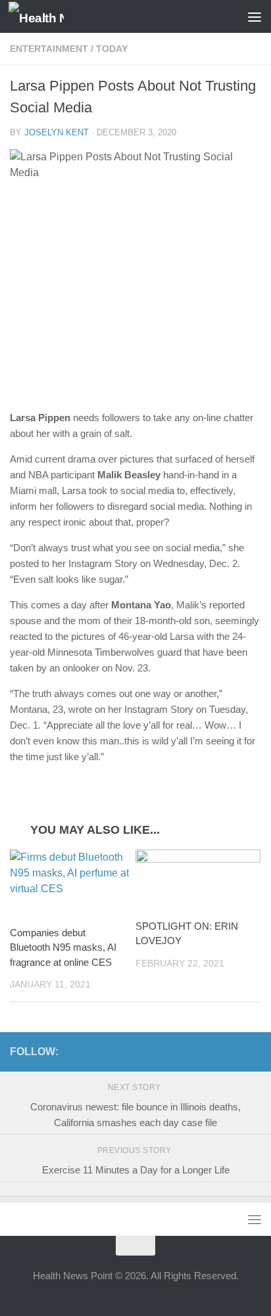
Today (112, 48)
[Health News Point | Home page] (46, 17)
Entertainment (49, 48)
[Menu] (254, 16)
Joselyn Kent (56, 132)
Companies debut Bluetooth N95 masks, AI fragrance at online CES (63, 947)
